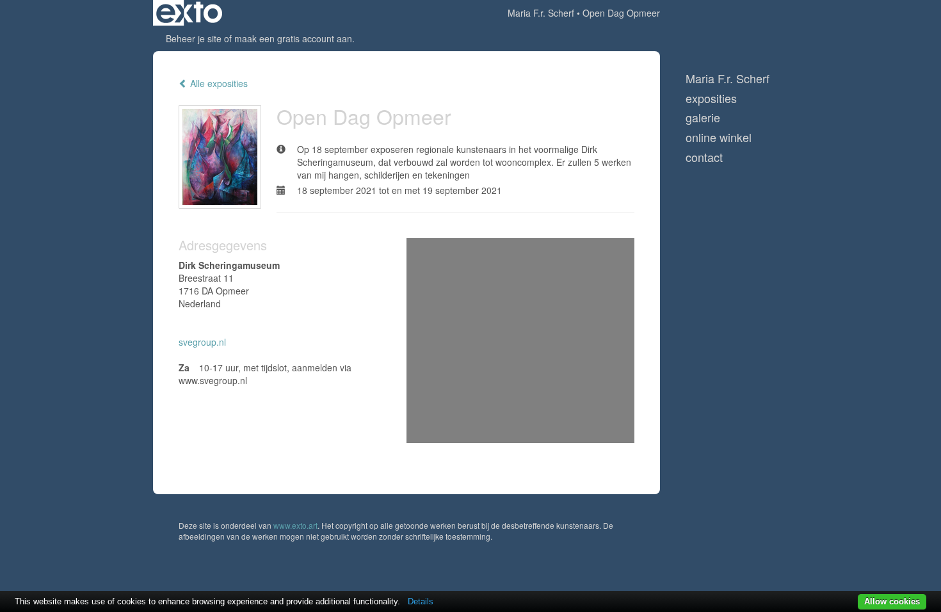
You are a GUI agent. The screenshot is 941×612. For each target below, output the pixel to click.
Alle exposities (218, 83)
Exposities (711, 98)
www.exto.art (295, 525)
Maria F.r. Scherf (541, 12)
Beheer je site (193, 38)
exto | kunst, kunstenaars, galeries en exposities (189, 13)
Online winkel (719, 137)
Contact (704, 157)
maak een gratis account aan (293, 38)
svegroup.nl (202, 341)
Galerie (703, 117)
